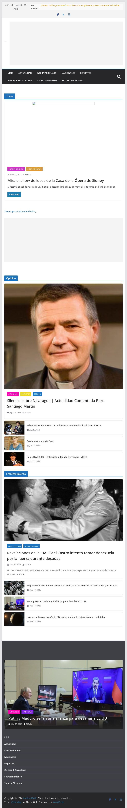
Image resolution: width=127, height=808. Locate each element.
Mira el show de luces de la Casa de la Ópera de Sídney (55, 180)
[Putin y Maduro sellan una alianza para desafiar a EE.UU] (14, 603)
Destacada (26, 394)
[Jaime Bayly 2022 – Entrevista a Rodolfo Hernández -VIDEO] (14, 459)
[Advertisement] (66, 43)
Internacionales (47, 72)
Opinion (37, 394)
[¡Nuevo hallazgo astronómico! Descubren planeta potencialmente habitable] (14, 619)
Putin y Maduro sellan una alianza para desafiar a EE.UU (70, 5)
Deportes (85, 72)
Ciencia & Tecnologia (19, 80)
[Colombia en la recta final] (14, 443)
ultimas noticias (31, 546)
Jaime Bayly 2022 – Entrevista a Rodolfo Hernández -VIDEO (57, 456)
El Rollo (28, 564)
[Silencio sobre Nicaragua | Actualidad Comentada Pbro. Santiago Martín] (63, 336)
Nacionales (68, 72)
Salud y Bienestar (72, 80)
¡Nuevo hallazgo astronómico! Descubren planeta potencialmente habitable (66, 617)
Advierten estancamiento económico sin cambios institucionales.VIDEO (64, 425)
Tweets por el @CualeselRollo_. (20, 211)
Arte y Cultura (14, 546)
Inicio (10, 72)
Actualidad (25, 72)
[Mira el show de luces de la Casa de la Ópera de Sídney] (63, 133)
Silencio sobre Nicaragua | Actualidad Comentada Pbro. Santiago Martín (56, 403)
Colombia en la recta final (40, 441)
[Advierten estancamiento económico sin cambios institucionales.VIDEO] (14, 428)
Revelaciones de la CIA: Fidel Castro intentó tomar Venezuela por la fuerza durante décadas (60, 555)
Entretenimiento (47, 80)
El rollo (28, 174)
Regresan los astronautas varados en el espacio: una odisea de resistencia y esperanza (72, 585)
